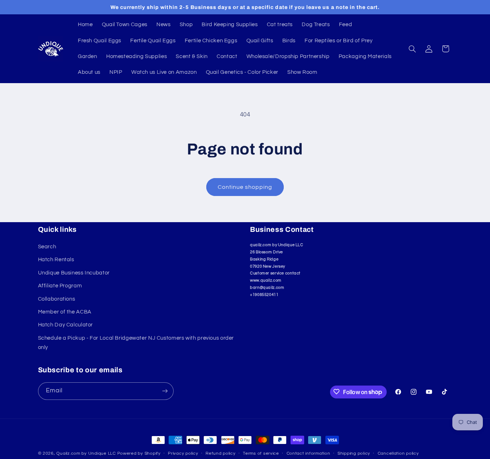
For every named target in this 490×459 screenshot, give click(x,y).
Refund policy (221, 454)
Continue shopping (245, 187)
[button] (412, 48)
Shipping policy (354, 454)
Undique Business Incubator (74, 273)
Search (47, 247)
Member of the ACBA (64, 312)
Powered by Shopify (139, 453)
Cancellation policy (398, 454)
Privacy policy (183, 454)
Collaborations (56, 299)
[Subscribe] (164, 391)
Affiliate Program (60, 286)
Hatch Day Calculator (65, 325)
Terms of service (261, 454)
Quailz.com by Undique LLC (86, 453)
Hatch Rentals (56, 260)
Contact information (308, 454)
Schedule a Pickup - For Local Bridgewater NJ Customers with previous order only (136, 342)
